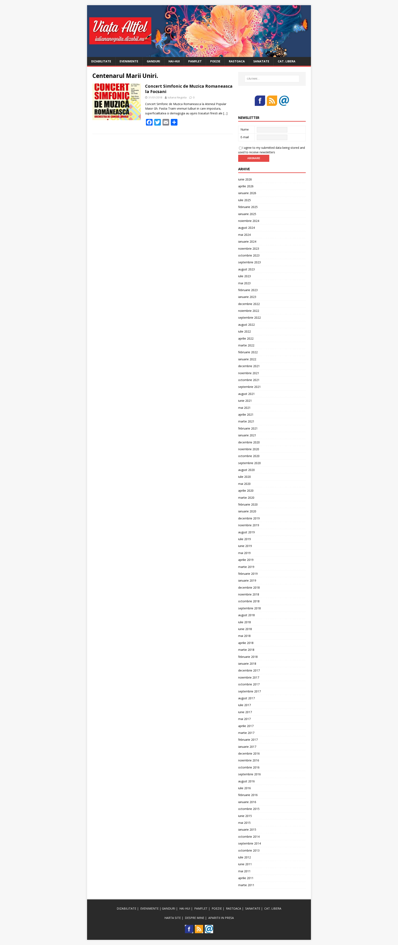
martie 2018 (246, 650)
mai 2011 (244, 871)
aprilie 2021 (246, 414)
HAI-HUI (174, 61)
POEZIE (215, 61)
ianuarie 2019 (247, 580)
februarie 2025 (248, 207)
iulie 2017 (244, 705)
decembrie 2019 (249, 518)
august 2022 (246, 325)
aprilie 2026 (246, 186)
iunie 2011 (245, 864)
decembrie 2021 (249, 366)
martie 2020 (246, 498)
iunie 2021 (245, 401)
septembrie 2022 (249, 317)
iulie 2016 (244, 788)
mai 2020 (244, 484)
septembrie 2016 (249, 774)
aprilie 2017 (246, 726)
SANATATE (261, 61)
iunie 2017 (245, 712)
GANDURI (153, 61)
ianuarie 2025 (247, 214)
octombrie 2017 (249, 684)
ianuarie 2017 (247, 747)
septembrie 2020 (249, 463)
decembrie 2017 (249, 670)
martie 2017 (246, 733)
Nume (244, 129)
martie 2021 (246, 421)
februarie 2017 (248, 740)
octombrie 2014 (249, 837)
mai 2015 (244, 823)
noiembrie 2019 (248, 525)
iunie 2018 (245, 629)
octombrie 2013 (249, 850)
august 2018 (246, 615)
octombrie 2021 (249, 380)
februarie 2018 (248, 657)
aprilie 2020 (246, 490)
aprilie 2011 (246, 878)
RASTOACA (237, 61)
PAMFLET (195, 61)
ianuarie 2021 (247, 435)
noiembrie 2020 (248, 449)
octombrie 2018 (249, 601)
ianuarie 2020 (247, 511)
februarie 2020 (248, 504)
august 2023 (246, 269)
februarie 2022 (248, 352)
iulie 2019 (244, 539)
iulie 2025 (244, 200)
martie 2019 (246, 567)
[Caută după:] (271, 78)
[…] (225, 113)
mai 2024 (244, 235)
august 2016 (246, 781)
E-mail (244, 137)
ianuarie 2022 (247, 359)
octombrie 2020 (249, 456)
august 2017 (246, 698)
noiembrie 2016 (248, 760)
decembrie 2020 (249, 442)
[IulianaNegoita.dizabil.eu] (199, 54)
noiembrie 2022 (248, 311)
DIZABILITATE (101, 61)
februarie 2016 (248, 795)
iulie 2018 (244, 622)
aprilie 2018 (246, 643)
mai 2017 (244, 719)
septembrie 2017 (249, 691)
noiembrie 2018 (248, 594)
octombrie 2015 (249, 809)
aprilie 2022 (246, 338)
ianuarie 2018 (247, 663)
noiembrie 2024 (248, 221)
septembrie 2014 (249, 843)
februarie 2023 (248, 290)
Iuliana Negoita (177, 97)
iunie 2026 (245, 179)
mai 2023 (244, 283)
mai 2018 (244, 636)
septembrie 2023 (249, 262)
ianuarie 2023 (247, 297)
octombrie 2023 (249, 255)
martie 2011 (246, 885)
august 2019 (246, 532)
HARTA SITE (172, 918)
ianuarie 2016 (247, 802)
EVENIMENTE (129, 61)
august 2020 (246, 470)
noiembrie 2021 (248, 373)
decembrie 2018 (249, 587)
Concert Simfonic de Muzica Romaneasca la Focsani (189, 88)
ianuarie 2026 (247, 193)
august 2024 (246, 228)
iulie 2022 (244, 331)
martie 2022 (246, 345)
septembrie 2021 (249, 387)
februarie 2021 (248, 428)
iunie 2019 (245, 546)
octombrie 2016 (249, 767)
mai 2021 (244, 408)
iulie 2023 (244, 276)
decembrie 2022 (249, 304)
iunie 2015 (245, 816)
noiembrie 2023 (248, 248)
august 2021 (246, 394)
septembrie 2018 (249, 608)
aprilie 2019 (246, 560)
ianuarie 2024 (247, 241)
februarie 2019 (248, 574)
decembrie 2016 (249, 753)
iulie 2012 (244, 857)
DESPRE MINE (194, 918)
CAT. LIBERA (286, 61)
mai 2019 (244, 553)
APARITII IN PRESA (221, 918)
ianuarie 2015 (247, 829)
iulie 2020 (244, 477)
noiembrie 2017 (248, 677)
